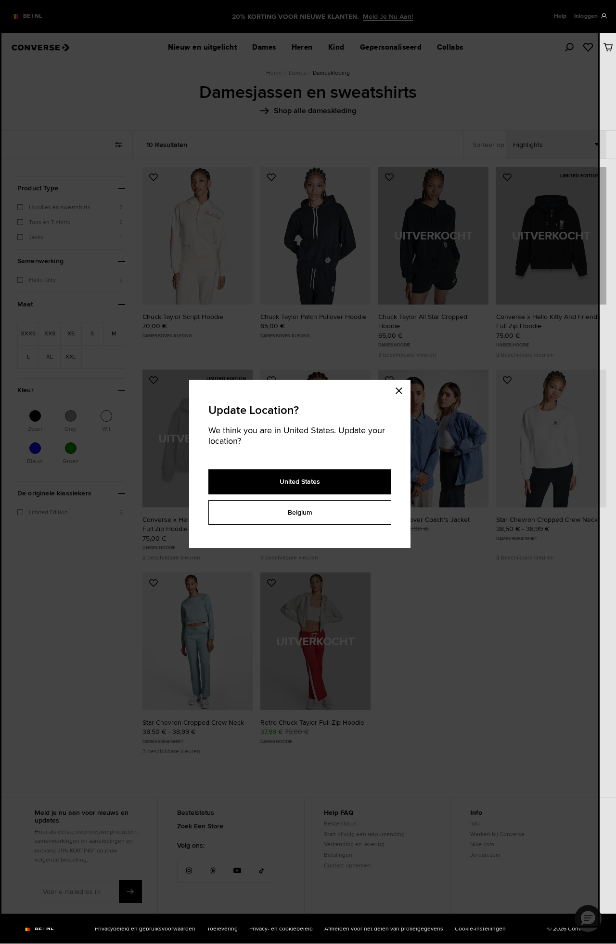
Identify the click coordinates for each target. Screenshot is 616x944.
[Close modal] (402, 389)
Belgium (300, 512)
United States (300, 481)
